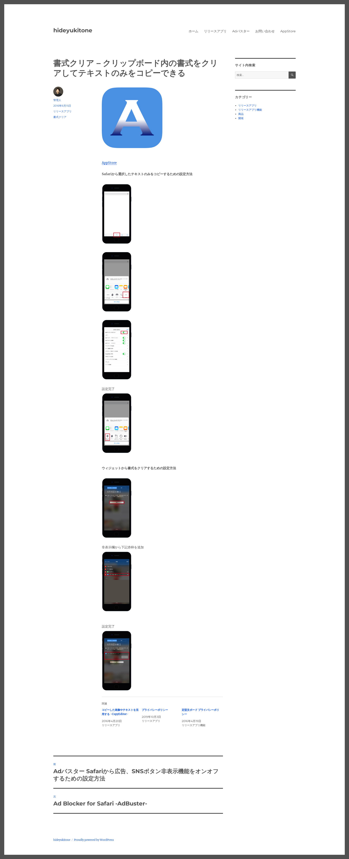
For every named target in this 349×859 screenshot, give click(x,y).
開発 (241, 118)
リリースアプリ (215, 31)
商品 (241, 114)
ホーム (193, 31)
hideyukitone (72, 30)
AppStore (288, 31)
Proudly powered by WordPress (94, 840)
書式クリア (59, 117)
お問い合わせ (265, 31)
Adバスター (241, 31)
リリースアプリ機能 (250, 109)
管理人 (57, 100)
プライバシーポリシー (155, 710)
